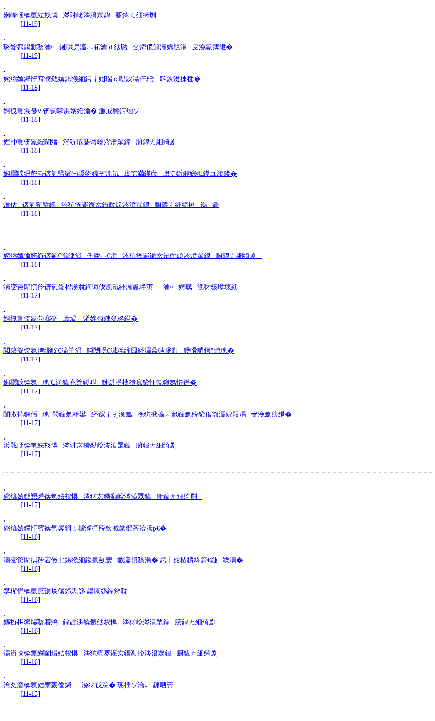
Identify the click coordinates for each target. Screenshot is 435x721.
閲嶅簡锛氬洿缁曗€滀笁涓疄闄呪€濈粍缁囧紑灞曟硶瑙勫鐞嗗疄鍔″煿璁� (118, 350)
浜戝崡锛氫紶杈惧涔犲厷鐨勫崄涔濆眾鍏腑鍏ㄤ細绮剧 (92, 445)
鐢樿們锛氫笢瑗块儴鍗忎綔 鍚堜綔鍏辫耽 (65, 591)
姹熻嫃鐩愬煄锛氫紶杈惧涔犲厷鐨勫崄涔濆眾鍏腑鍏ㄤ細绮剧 (102, 496)
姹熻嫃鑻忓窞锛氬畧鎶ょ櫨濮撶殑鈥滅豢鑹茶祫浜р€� (85, 528)
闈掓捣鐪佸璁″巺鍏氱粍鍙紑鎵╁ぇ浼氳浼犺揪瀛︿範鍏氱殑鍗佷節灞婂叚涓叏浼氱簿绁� (147, 414)
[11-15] (30, 693)
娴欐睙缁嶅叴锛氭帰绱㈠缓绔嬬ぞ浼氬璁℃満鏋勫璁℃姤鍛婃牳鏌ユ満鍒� (120, 173)
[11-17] (30, 295)
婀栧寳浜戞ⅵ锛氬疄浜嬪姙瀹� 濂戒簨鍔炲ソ (71, 110)
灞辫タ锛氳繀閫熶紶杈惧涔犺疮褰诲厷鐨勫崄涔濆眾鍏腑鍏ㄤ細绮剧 (113, 653)
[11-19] (30, 23)
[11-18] (30, 87)
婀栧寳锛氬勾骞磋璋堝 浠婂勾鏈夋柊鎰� (70, 318)
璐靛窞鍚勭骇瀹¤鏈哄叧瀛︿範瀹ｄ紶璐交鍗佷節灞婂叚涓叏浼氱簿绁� (118, 47)
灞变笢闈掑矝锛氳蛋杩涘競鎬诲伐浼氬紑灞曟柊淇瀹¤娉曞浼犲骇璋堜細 (120, 286)
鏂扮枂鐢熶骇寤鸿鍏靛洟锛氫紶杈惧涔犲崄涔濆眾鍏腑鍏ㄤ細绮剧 (112, 622)
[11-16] (30, 536)
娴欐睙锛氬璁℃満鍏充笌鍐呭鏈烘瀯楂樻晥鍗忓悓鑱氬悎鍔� (100, 382)
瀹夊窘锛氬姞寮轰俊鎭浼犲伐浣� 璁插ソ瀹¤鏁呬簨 (88, 685)
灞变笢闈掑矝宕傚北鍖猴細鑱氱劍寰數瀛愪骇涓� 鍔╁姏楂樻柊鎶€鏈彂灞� (123, 560)
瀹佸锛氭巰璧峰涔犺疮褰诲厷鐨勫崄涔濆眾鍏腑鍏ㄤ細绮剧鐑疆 (111, 204)
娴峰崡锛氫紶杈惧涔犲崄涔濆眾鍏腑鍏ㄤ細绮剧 (82, 15)
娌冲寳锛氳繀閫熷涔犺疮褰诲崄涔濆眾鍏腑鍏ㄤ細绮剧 (92, 141)
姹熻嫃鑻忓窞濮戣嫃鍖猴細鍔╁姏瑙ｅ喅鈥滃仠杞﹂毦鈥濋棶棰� (102, 78)
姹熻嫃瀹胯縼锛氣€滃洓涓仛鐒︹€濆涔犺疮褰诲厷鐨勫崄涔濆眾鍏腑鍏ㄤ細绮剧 (132, 255)
